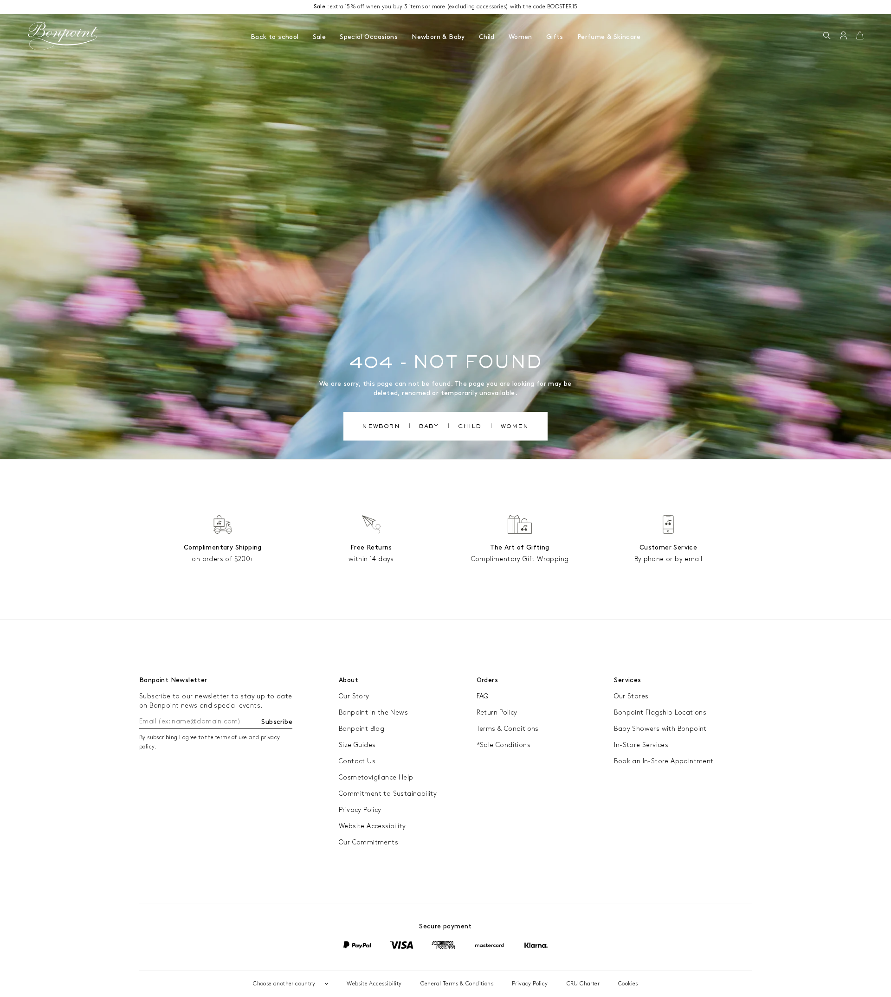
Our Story (354, 696)
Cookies (628, 983)
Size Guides (357, 745)
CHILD (470, 427)
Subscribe (276, 722)
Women (520, 37)
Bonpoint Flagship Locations (660, 712)
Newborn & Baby (438, 37)
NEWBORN (381, 427)
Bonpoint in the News (373, 712)
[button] (827, 36)
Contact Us (357, 761)
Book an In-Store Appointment (663, 761)
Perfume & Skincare (608, 37)
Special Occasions (369, 37)
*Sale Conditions (503, 745)
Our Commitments (368, 842)
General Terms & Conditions (456, 983)
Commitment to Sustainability (388, 794)
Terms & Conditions (508, 729)
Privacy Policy (360, 810)
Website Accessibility (372, 826)
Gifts (554, 37)
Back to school (275, 37)
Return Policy (497, 712)
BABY (429, 427)
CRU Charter (583, 983)
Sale (319, 37)
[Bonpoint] (63, 36)
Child (487, 37)
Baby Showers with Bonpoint (660, 729)
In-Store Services (641, 745)
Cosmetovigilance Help (376, 777)
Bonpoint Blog (361, 729)
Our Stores (631, 696)
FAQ (483, 696)
